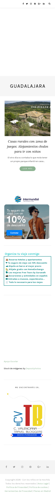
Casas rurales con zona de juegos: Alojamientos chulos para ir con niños (27, 146)
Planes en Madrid (42, 491)
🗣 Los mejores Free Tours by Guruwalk (26, 272)
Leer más (28, 169)
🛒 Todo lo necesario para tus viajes (24, 282)
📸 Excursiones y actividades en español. (27, 275)
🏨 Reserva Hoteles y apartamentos (24, 259)
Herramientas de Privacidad (18, 491)
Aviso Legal (43, 483)
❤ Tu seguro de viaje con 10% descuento (26, 263)
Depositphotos (33, 368)
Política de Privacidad (17, 487)
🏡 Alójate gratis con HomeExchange (25, 269)
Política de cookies (38, 487)
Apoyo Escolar (11, 361)
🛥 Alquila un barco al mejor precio (23, 266)
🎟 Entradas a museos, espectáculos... (25, 279)
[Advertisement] (27, 48)
